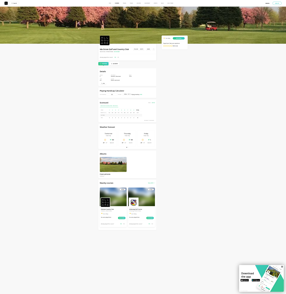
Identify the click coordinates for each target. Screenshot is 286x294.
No (118, 57)
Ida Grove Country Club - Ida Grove (109, 105)
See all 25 (150, 183)
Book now (121, 218)
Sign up (277, 3)
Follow (136, 49)
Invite (141, 49)
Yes (115, 57)
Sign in (267, 3)
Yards (149, 102)
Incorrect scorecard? (149, 120)
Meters (153, 102)
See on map (117, 51)
